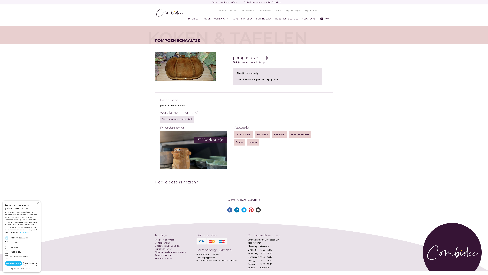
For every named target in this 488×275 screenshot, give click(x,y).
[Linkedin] (236, 211)
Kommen (253, 142)
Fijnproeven (263, 19)
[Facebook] (229, 211)
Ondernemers (264, 10)
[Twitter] (244, 211)
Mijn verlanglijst (293, 10)
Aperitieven (279, 134)
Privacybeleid (24, 232)
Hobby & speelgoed (286, 19)
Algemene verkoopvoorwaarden (170, 252)
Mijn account (311, 10)
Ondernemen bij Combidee (167, 245)
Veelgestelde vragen (164, 239)
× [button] (38, 203)
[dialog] (22, 236)
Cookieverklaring (163, 255)
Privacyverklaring (163, 249)
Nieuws (233, 10)
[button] (21, 268)
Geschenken (309, 19)
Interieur (194, 19)
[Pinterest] (251, 211)
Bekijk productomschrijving (249, 62)
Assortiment (263, 134)
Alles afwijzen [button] (31, 263)
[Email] (258, 211)
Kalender (221, 10)
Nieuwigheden (247, 10)
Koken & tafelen (242, 19)
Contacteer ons (162, 242)
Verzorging (221, 19)
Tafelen (239, 142)
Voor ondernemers (164, 258)
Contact (278, 10)
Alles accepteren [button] (13, 263)
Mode (207, 19)
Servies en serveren (300, 134)
